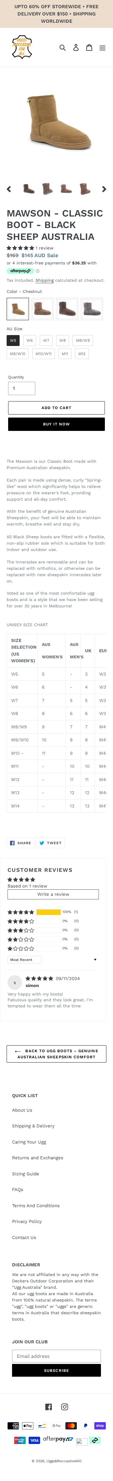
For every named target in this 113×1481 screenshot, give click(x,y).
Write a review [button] (53, 894)
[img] (40, 978)
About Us (22, 1110)
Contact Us (24, 1237)
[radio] (18, 309)
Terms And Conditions (36, 1205)
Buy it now (56, 424)
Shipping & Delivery (33, 1126)
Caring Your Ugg (29, 1142)
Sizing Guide (25, 1174)
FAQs (17, 1189)
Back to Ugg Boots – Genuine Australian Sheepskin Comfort (57, 1054)
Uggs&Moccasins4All (64, 1461)
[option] (29, 189)
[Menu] (102, 47)
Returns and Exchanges (37, 1157)
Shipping (45, 280)
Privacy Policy (27, 1221)
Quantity (16, 377)
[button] (21, 248)
